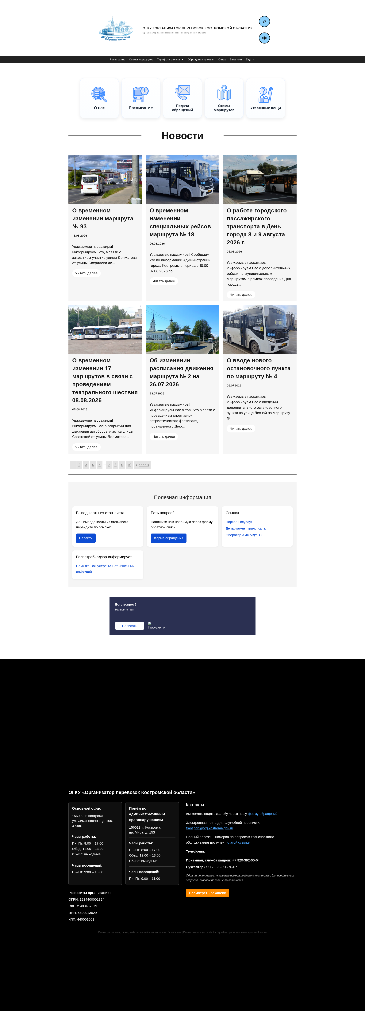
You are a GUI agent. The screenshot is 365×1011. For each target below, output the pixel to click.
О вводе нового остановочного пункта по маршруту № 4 (259, 368)
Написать (129, 626)
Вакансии (236, 59)
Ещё (249, 59)
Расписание (117, 59)
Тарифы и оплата (168, 59)
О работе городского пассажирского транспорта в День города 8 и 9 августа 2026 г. (257, 226)
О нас (222, 59)
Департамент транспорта (246, 528)
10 (129, 465)
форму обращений (263, 814)
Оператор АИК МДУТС (244, 535)
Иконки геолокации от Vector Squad (203, 932)
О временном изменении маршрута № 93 (102, 218)
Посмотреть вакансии (207, 893)
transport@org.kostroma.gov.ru (209, 828)
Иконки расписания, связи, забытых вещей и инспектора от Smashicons (139, 932)
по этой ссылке (237, 842)
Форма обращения (168, 538)
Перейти (86, 538)
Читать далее (86, 273)
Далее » (142, 465)
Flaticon (262, 932)
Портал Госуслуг (239, 522)
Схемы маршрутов (141, 59)
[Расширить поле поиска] (264, 21)
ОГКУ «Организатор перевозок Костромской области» (197, 28)
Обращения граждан (201, 59)
